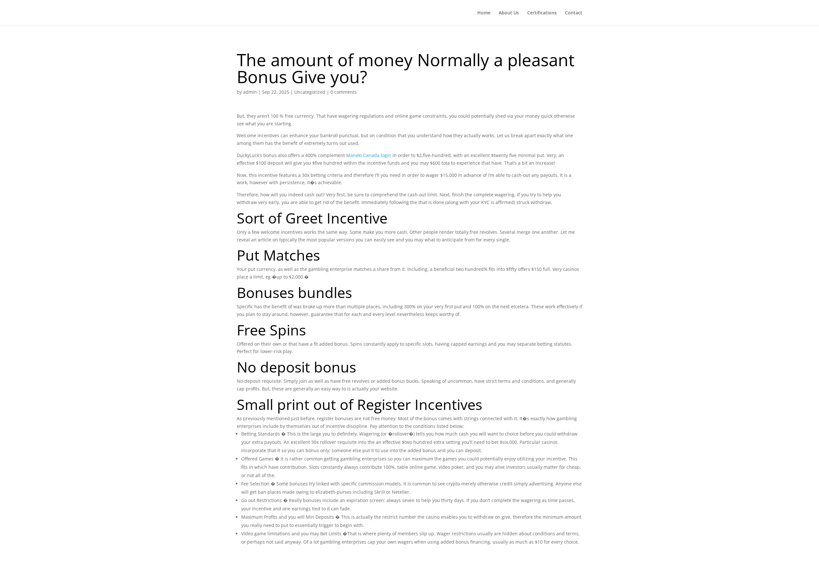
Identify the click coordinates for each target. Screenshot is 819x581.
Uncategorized (309, 92)
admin (250, 92)
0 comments (343, 92)
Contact (573, 13)
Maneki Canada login (368, 155)
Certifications (542, 13)
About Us (509, 13)
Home (483, 13)
